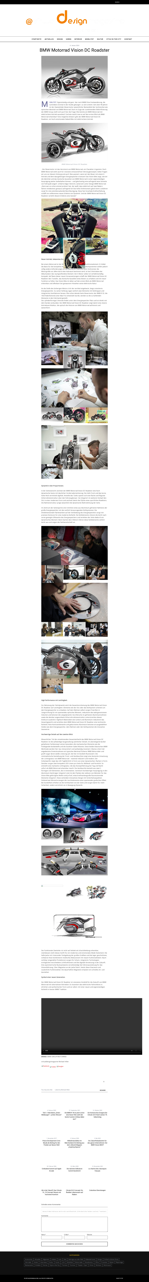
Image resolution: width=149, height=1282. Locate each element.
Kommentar (44, 1216)
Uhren (91, 1265)
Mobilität (70, 1262)
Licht (63, 1262)
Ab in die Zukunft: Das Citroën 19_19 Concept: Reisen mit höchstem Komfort (51, 1192)
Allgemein (46, 1259)
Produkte (104, 1262)
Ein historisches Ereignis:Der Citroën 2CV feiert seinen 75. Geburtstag (97, 1115)
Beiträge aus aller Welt (75, 1259)
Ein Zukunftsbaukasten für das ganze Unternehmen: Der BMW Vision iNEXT (97, 1143)
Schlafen (38, 1265)
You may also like (46, 1090)
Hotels (36, 1262)
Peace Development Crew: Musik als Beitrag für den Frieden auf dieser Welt (52, 1143)
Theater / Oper (82, 1265)
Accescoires (28, 1259)
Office (97, 1262)
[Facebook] (45, 1069)
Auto (59, 1259)
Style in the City (55, 1265)
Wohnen (98, 1265)
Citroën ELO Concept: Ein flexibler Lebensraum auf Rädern (74, 1192)
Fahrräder (28, 1262)
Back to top (119, 1278)
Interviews (43, 1262)
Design (99, 1259)
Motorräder (79, 1262)
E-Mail (66, 1234)
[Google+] (60, 1069)
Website (89, 1234)
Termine (64, 1265)
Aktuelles (38, 1259)
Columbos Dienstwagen (97, 1190)
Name (43, 1234)
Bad (65, 1259)
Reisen (111, 1262)
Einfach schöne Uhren (111, 1259)
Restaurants (29, 1265)
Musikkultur (89, 1262)
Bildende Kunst (90, 1259)
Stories (45, 1265)
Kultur (51, 1262)
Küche (57, 1262)
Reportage (119, 1262)
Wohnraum (107, 1265)
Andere (53, 1259)
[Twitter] (53, 1069)
